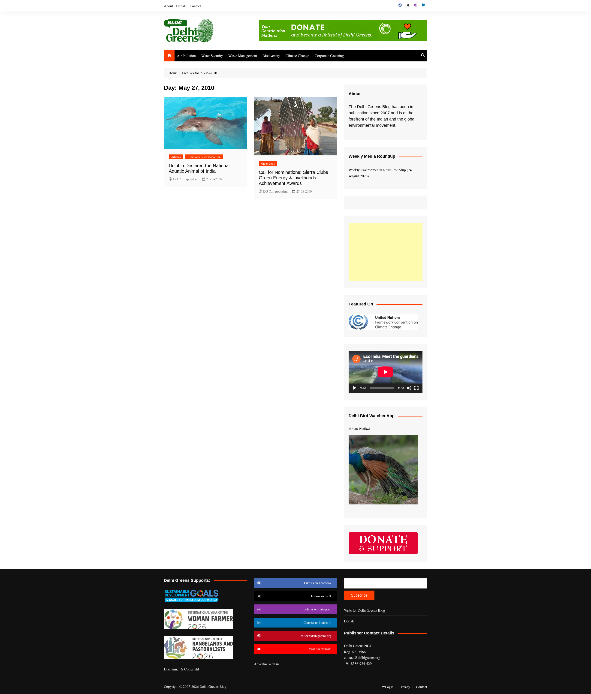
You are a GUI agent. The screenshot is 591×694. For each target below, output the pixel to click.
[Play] (354, 388)
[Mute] (409, 388)
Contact (195, 5)
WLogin (388, 686)
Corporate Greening (329, 55)
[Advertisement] (385, 252)
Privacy (404, 686)
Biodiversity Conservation (204, 157)
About (168, 5)
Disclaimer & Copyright (181, 669)
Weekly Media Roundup (372, 156)
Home (173, 72)
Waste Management (242, 55)
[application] (385, 372)
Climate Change (297, 55)
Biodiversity (271, 55)
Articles (176, 157)
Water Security (212, 55)
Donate (181, 5)
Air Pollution (186, 55)
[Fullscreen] (416, 388)
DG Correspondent (185, 179)
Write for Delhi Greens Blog (364, 610)
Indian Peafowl (359, 428)
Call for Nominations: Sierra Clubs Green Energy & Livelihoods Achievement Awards (293, 178)
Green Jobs (268, 163)
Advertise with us (266, 663)
